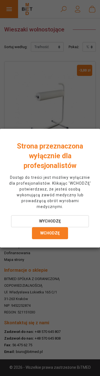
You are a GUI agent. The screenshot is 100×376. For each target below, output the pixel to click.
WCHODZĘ (50, 233)
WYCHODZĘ (50, 221)
